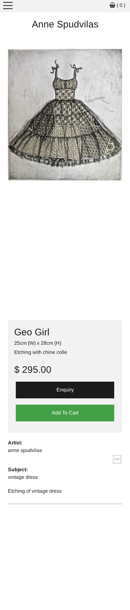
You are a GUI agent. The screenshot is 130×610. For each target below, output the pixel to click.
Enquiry (65, 389)
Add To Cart (65, 412)
